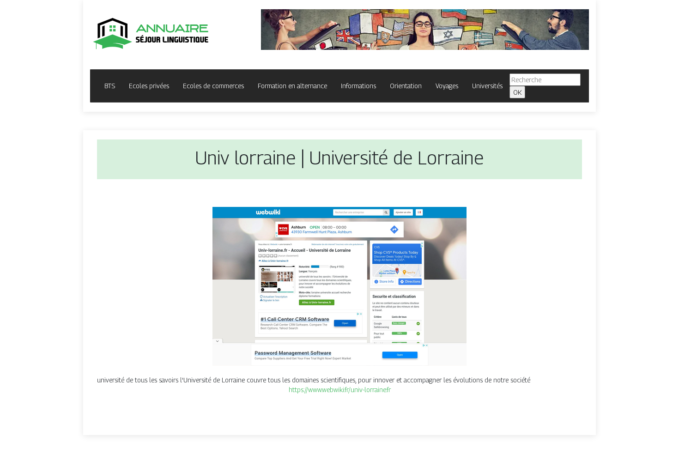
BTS (109, 86)
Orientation (406, 86)
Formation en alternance (292, 86)
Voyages (447, 86)
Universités (487, 86)
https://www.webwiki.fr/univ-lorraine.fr (340, 389)
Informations (358, 86)
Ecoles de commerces (213, 86)
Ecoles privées (149, 86)
